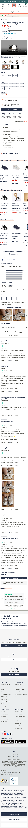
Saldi (3, 12)
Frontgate (13, 772)
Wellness (25, 12)
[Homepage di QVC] (1, 19)
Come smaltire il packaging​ (21, 694)
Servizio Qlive (18, 725)
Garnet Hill (18, 772)
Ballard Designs (7, 772)
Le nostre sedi (4, 721)
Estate (19, 12)
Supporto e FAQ (18, 684)
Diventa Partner (4, 714)
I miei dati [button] (7, 645)
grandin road (3, 774)
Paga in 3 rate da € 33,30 (10, 33)
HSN (2, 772)
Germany (15, 756)
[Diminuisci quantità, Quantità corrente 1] (2, 94)
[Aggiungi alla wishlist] (25, 109)
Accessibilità (18, 723)
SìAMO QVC (4, 696)
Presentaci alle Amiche (6, 694)
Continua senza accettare (14, 819)
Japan (19, 756)
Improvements (9, 774)
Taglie (2, 689)
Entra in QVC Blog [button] (14, 674)
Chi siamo (3, 711)
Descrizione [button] (6, 124)
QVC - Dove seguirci (5, 684)
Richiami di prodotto (19, 689)
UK (11, 756)
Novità (7, 12)
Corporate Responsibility (6, 719)
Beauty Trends (4, 699)
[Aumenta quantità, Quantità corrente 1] (6, 94)
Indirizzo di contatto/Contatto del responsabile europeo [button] (11, 154)
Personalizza (14, 825)
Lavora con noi (4, 716)
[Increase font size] (24, 121)
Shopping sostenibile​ (5, 691)
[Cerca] (25, 8)
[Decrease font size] (26, 121)
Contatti (17, 687)
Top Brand (13, 12)
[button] (3, 5)
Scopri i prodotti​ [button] (14, 659)
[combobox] (12, 8)
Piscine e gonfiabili (5, 706)
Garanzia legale (18, 728)
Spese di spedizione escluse (15, 30)
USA (9, 756)
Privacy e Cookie (18, 711)
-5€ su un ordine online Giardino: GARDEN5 (13, 1)
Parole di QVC (4, 687)
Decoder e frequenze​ (20, 696)
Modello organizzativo (6, 724)
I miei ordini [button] (21, 645)
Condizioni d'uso (19, 714)
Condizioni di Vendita (20, 716)
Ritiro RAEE (17, 691)
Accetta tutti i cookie (14, 814)
